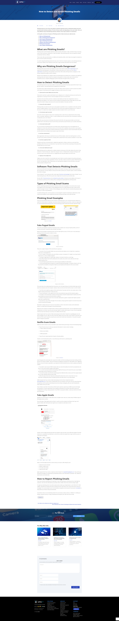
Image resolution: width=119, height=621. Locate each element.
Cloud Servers (62, 609)
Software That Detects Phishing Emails (48, 42)
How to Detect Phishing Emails (46, 39)
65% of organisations (72, 68)
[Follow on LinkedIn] (37, 611)
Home (70, 2)
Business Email (62, 603)
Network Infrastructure (50, 606)
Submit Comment (75, 587)
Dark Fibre (61, 613)
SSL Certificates (62, 608)
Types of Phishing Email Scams (46, 40)
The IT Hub (84, 2)
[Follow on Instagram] (39, 611)
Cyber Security (61, 25)
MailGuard (61, 357)
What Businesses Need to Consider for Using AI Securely (75, 538)
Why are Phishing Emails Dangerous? (47, 37)
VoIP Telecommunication (64, 612)
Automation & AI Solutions (51, 602)
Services (74, 2)
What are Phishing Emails (45, 36)
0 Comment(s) (41, 25)
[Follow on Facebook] (35, 611)
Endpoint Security (63, 602)
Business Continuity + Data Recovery (53, 608)
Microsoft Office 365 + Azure (51, 607)
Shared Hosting (62, 606)
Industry (77, 2)
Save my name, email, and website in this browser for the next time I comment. (53, 584)
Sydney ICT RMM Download (77, 607)
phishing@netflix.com (41, 381)
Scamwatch (78, 488)
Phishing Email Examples (45, 43)
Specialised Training (63, 615)
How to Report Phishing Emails (46, 45)
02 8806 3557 (98, 2)
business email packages (64, 174)
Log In (93, 2)
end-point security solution (58, 178)
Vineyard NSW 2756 (76, 614)
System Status (75, 606)
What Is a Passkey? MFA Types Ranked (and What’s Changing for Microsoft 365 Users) (43, 538)
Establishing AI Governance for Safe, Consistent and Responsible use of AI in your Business (59, 538)
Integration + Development (64, 610)
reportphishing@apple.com (68, 472)
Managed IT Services (50, 603)
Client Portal (75, 603)
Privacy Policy (41, 609)
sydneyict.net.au (36, 608)
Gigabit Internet (62, 614)
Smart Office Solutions (50, 609)
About (81, 2)
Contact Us (89, 2)
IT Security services (46, 178)
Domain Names (62, 607)
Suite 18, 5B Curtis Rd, (76, 613)
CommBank (50, 220)
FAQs (74, 602)
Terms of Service (36, 609)
